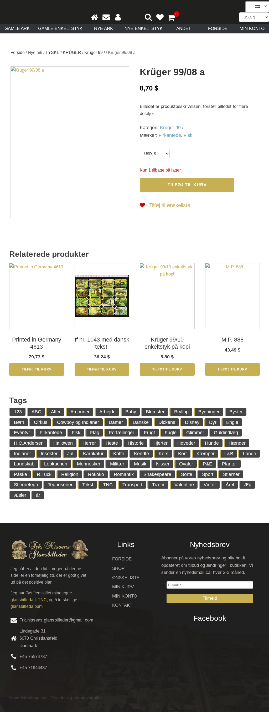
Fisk (188, 135)
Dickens (166, 422)
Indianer (22, 453)
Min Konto (252, 28)
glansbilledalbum (27, 606)
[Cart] (173, 18)
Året (230, 484)
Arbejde (107, 411)
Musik (140, 464)
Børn (19, 422)
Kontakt (122, 605)
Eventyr (22, 432)
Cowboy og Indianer (78, 422)
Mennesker (88, 464)
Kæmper (205, 453)
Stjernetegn (26, 484)
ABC (36, 411)
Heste (112, 443)
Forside (217, 28)
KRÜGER (72, 52)
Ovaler (186, 464)
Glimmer (195, 432)
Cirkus (40, 422)
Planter (229, 464)
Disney (192, 422)
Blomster (155, 411)
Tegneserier (60, 484)
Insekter (49, 453)
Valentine (184, 484)
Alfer (56, 411)
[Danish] (255, 7)
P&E (207, 464)
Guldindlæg (226, 432)
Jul (70, 453)
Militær (117, 464)
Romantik (124, 474)
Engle (232, 422)
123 (18, 411)
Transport (132, 484)
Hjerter (160, 443)
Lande (249, 453)
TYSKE (52, 52)
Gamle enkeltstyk (60, 28)
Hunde (212, 443)
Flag (94, 432)
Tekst (87, 484)
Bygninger (209, 411)
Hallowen (63, 443)
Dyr (212, 422)
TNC (108, 484)
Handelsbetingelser (28, 697)
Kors (163, 453)
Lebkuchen (55, 464)
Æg (247, 484)
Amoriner (80, 411)
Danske (141, 422)
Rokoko (96, 474)
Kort (182, 453)
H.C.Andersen (29, 443)
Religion (69, 474)
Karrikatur (93, 453)
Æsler (20, 495)
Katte (118, 453)
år (38, 495)
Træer (158, 484)
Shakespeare (157, 474)
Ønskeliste (125, 577)
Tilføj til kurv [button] (36, 369)
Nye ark (103, 28)
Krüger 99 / (94, 52)
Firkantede (170, 135)
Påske (20, 474)
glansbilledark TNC (29, 600)
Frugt (149, 432)
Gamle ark (17, 28)
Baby (130, 411)
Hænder (237, 443)
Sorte (186, 474)
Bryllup (181, 411)
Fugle (171, 432)
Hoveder (186, 443)
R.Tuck (44, 474)
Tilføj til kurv (187, 185)
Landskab (24, 464)
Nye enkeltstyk (144, 28)
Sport (207, 474)
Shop (118, 568)
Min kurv (123, 586)
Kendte (141, 453)
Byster (236, 411)
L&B (228, 453)
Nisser (162, 464)
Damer (116, 422)
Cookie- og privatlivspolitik (77, 697)
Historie (136, 443)
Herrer (89, 443)
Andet (183, 28)
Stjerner (231, 474)
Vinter (210, 484)
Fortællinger (121, 432)
